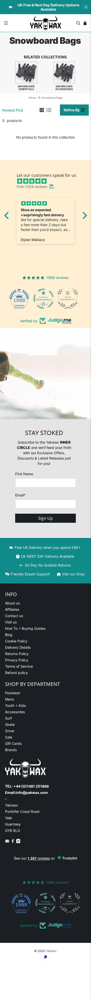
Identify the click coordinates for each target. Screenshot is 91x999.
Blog (8, 635)
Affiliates (12, 609)
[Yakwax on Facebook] (13, 842)
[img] (48, 181)
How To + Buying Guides (25, 628)
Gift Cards (13, 743)
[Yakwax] (45, 23)
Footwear (12, 693)
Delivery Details (18, 647)
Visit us (11, 622)
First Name (24, 474)
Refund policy (16, 672)
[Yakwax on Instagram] (18, 842)
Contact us (14, 616)
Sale (8, 737)
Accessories (15, 712)
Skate (10, 724)
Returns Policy (17, 653)
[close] (85, 7)
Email (20, 495)
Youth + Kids (15, 705)
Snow (9, 731)
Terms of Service (19, 666)
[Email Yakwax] (7, 842)
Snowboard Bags (52, 97)
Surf (8, 718)
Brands (11, 750)
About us (12, 603)
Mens (9, 699)
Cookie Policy (16, 641)
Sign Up (45, 518)
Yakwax (51, 951)
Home (32, 97)
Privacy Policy (16, 660)
